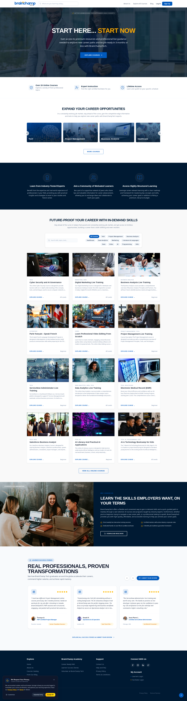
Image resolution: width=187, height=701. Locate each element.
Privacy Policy (101, 671)
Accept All (50, 695)
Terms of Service (155, 693)
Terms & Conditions (103, 675)
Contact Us (100, 664)
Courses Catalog (33, 671)
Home (29, 664)
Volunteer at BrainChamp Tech (72, 671)
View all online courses (93, 471)
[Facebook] (133, 665)
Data (103, 244)
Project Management (116, 236)
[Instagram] (138, 665)
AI (117, 244)
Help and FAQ (101, 668)
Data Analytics (103, 240)
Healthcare (90, 240)
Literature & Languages (131, 240)
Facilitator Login (138, 680)
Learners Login (137, 676)
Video (111, 244)
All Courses (94, 236)
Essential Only (38, 695)
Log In (158, 4)
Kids (137, 244)
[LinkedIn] (143, 665)
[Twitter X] (148, 665)
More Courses (93, 152)
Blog (151, 4)
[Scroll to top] (181, 695)
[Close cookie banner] (54, 679)
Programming (127, 244)
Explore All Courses (140, 4)
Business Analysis (133, 236)
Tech (103, 236)
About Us (127, 4)
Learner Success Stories (70, 668)
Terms (21, 690)
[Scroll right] (160, 133)
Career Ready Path (68, 664)
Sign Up (167, 4)
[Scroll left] (27, 133)
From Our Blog (32, 675)
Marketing (115, 240)
